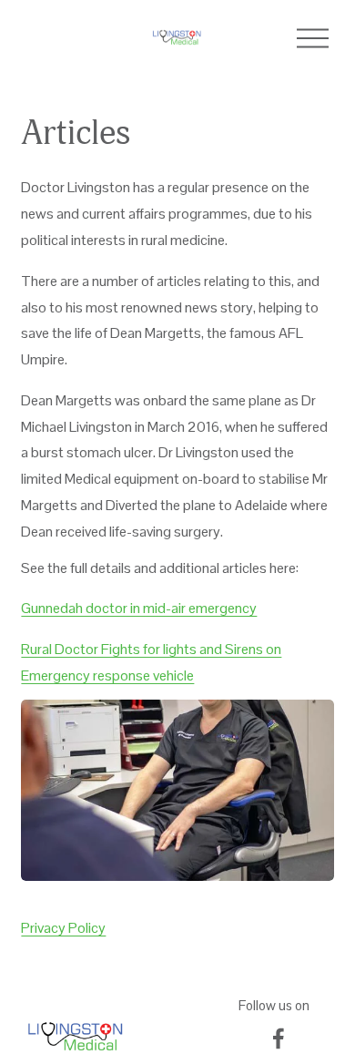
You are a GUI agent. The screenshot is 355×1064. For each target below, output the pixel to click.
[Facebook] (278, 1038)
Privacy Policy (63, 927)
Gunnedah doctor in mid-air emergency (139, 608)
